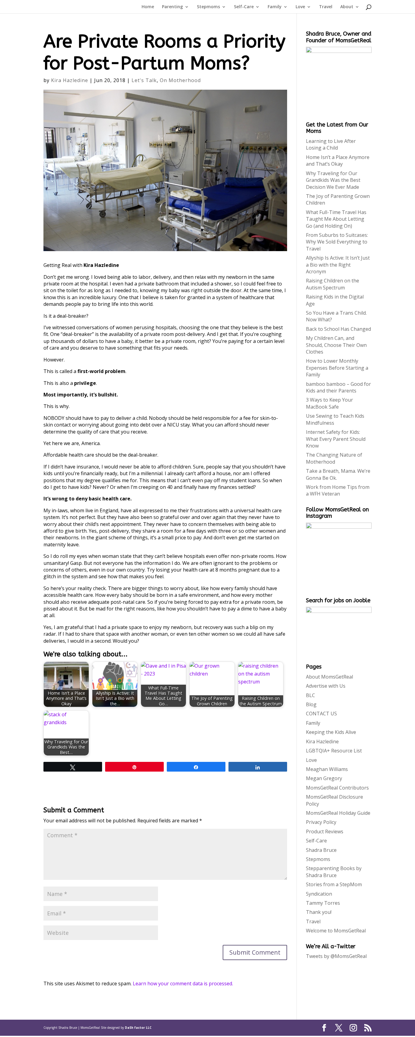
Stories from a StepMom (334, 884)
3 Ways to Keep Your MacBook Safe (329, 403)
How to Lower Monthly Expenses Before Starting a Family (337, 368)
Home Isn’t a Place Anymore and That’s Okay (337, 160)
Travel (325, 7)
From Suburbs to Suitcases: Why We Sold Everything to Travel (337, 242)
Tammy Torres (323, 903)
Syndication (319, 893)
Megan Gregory (324, 778)
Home (148, 7)
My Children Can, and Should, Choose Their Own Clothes (336, 345)
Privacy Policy (321, 822)
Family (275, 7)
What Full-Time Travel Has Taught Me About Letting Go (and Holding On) (336, 219)
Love (300, 7)
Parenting (172, 7)
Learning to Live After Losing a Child (331, 144)
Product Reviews (324, 831)
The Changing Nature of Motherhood (334, 458)
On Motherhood (180, 80)
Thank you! (318, 912)
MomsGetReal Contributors (337, 787)
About (346, 7)
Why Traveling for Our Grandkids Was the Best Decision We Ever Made (333, 180)
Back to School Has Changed (338, 329)
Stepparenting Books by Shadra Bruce (334, 871)
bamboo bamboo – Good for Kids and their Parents (338, 387)
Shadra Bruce (321, 850)
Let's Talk (144, 80)
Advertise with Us (325, 686)
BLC (310, 695)
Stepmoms (208, 7)
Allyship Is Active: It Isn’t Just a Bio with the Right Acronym (338, 264)
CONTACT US (321, 713)
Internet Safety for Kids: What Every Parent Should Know (335, 439)
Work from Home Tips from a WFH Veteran (337, 490)
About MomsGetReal (329, 676)
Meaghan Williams (327, 769)
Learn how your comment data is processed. (183, 983)
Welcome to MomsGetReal (336, 930)
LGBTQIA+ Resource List (334, 750)
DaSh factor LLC (138, 1027)
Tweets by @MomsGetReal (336, 956)
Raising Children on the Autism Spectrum (332, 284)
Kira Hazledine (69, 80)
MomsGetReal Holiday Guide (338, 813)
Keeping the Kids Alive (331, 732)
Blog (311, 704)
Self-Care (244, 7)
